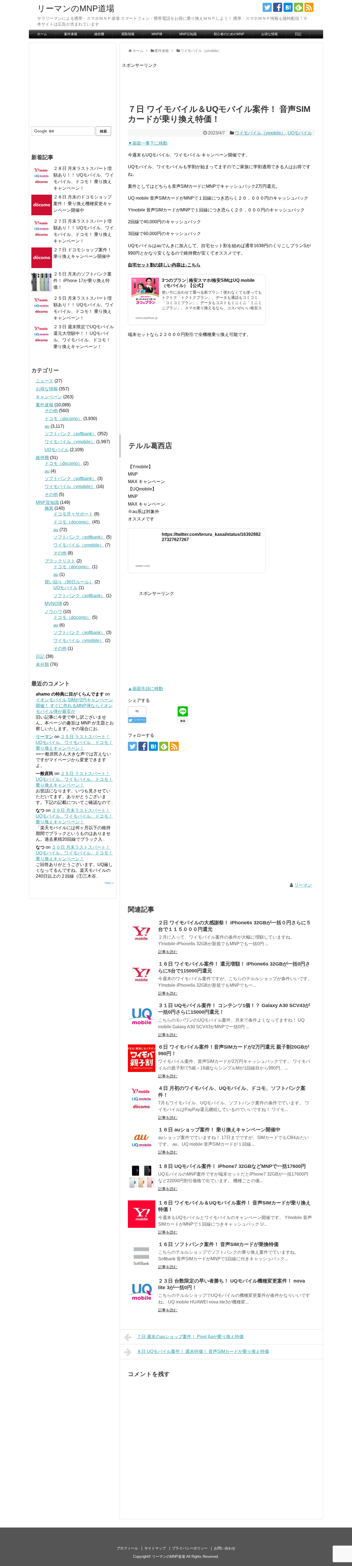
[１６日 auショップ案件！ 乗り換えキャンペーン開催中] (141, 1141)
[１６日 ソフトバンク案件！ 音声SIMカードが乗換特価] (141, 1255)
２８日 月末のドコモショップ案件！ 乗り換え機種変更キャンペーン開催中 (82, 204)
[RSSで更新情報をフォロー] (309, 7)
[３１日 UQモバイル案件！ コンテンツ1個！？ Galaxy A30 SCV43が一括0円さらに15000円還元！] (141, 1016)
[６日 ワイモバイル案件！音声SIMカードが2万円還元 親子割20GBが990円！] (141, 1058)
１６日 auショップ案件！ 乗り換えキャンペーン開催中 (219, 1129)
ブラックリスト (60, 561)
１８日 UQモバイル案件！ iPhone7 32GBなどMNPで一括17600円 (232, 1166)
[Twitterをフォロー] (267, 7)
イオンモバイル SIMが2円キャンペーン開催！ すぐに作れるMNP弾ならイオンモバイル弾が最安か (74, 705)
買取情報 (127, 34)
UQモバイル (300, 133)
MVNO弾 (53, 603)
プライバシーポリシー (190, 1548)
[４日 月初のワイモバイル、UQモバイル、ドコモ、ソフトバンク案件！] (141, 1099)
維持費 (99, 34)
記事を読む (167, 952)
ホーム (42, 34)
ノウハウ (53, 611)
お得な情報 (269, 34)
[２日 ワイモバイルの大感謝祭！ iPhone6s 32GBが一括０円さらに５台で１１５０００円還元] (141, 934)
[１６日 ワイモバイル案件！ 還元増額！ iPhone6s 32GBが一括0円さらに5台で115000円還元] (141, 975)
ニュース (44, 381)
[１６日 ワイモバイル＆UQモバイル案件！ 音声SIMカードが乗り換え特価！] (141, 1214)
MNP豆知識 (188, 34)
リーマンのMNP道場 (75, 8)
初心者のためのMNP (229, 34)
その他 (51, 410)
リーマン (303, 885)
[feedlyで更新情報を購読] (298, 7)
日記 (298, 34)
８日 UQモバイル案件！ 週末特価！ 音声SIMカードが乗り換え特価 (203, 1351)
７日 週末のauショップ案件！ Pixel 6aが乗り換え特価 (190, 1336)
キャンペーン (49, 397)
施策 (49, 508)
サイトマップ (155, 1548)
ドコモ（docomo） (63, 418)
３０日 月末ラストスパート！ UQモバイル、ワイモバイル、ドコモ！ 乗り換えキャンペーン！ (74, 816)
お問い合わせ (224, 1548)
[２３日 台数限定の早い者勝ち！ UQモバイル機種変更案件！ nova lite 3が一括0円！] (141, 1292)
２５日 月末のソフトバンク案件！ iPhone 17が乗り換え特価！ (82, 281)
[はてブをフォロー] (288, 7)
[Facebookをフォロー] (277, 7)
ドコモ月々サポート (73, 514)
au (47, 426)
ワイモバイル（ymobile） (260, 133)
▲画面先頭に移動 (145, 688)
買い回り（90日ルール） (69, 582)
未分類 (42, 664)
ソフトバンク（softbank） (70, 433)
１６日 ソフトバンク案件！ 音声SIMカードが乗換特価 (218, 1244)
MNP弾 (157, 34)
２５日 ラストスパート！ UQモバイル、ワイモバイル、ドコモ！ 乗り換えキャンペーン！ (74, 742)
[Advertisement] (222, 81)
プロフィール (127, 1548)
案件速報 (70, 34)
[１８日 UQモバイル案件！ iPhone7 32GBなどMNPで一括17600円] (141, 1177)
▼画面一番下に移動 (147, 143)
